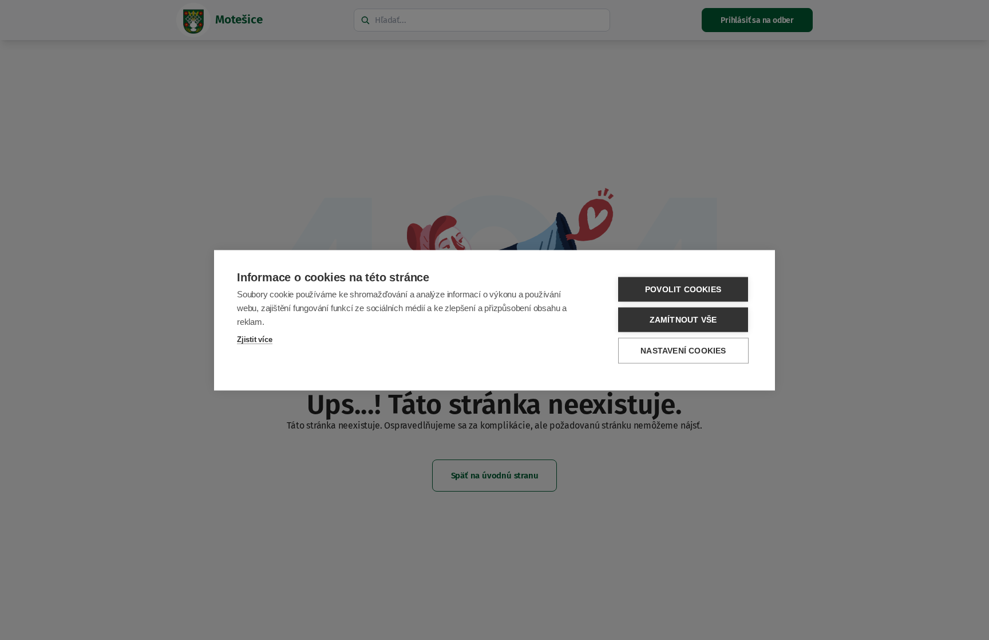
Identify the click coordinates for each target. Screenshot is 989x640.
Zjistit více (254, 339)
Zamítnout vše (683, 319)
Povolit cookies (683, 289)
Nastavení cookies (683, 350)
